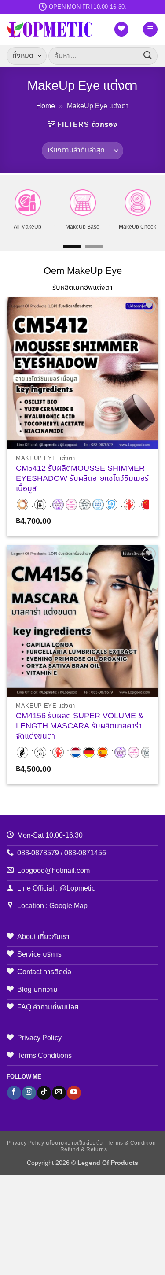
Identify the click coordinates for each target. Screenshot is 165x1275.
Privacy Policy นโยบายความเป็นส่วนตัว (55, 1143)
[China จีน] (147, 504)
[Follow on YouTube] (74, 1093)
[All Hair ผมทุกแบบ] (22, 752)
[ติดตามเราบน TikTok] (44, 1093)
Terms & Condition (131, 1143)
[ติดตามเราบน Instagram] (29, 1093)
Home (45, 106)
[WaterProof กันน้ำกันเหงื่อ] (111, 504)
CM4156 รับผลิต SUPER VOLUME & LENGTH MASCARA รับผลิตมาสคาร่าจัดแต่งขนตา (79, 726)
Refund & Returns (83, 1150)
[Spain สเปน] (102, 752)
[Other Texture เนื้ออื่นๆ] (40, 504)
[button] (150, 29)
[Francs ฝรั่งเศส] (75, 752)
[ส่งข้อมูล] (148, 55)
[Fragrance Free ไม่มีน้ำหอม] (58, 504)
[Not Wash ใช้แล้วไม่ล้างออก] (129, 504)
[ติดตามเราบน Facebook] (14, 1093)
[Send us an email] (59, 1093)
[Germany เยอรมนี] (89, 752)
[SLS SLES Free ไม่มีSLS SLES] (98, 504)
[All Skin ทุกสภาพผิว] (22, 504)
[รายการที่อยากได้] (121, 29)
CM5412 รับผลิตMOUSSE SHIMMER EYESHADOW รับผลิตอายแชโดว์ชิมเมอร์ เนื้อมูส (82, 479)
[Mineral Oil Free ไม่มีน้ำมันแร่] (71, 504)
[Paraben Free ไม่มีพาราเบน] (84, 504)
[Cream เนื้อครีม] (40, 752)
